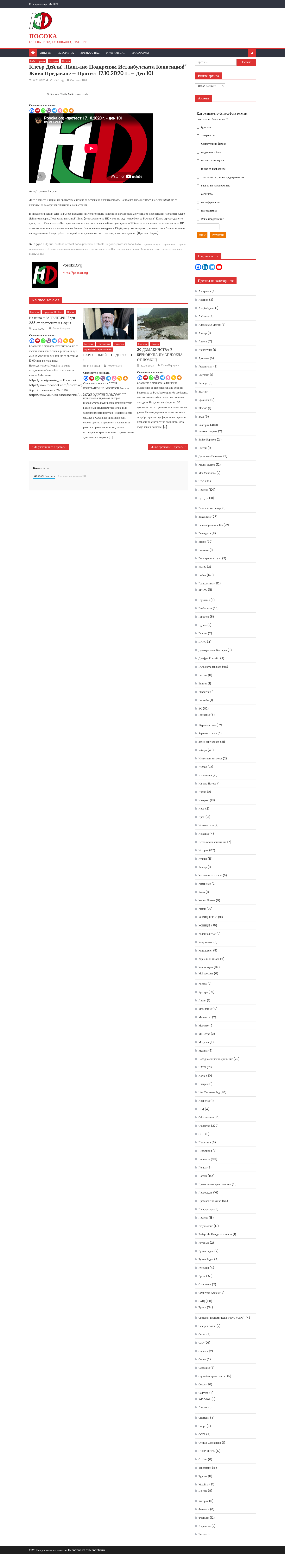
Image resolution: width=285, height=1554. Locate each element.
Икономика (205, 775)
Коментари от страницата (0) (72, 476)
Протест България (121, 249)
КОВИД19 (204, 925)
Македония (205, 1009)
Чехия (202, 1534)
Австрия (203, 300)
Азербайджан (206, 308)
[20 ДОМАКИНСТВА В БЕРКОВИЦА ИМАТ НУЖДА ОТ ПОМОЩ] (162, 324)
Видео (202, 542)
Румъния (204, 1268)
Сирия (202, 1359)
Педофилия (205, 1151)
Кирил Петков (207, 465)
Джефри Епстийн (209, 658)
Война (202, 575)
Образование (206, 1117)
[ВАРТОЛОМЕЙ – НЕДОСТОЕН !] (108, 324)
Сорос (202, 1384)
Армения (204, 358)
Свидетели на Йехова (213, 144)
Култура (203, 992)
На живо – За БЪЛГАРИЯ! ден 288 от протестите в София (52, 320)
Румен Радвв (206, 1251)
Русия (202, 1276)
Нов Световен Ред (209, 1092)
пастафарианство (211, 202)
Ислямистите (206, 825)
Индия (202, 792)
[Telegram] (54, 110)
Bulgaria (48, 244)
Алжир (203, 333)
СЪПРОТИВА (207, 1451)
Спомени (204, 1418)
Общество (119, 344)
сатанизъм (207, 194)
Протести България (171, 249)
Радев (32, 254)
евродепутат (170, 244)
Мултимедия (115, 53)
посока (60, 249)
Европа (203, 675)
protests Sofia (125, 244)
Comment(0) (78, 80)
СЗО (201, 1343)
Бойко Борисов (37, 61)
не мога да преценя (212, 160)
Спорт (202, 1426)
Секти (202, 1334)
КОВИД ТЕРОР (208, 917)
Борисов (147, 244)
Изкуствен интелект (210, 758)
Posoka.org (57, 80)
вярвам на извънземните (215, 185)
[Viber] (48, 110)
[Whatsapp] (43, 110)
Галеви (203, 448)
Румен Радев (206, 1259)
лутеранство (208, 135)
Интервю (204, 800)
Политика (204, 1159)
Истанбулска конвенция (212, 842)
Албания (204, 316)
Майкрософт (206, 973)
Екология (204, 692)
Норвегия (204, 1101)
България (53, 61)
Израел (203, 767)
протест (105, 249)
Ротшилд (204, 1243)
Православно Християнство (97, 349)
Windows (205, 1399)
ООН (201, 1134)
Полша (202, 1167)
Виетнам (204, 550)
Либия (202, 1000)
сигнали (203, 1351)
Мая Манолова (207, 473)
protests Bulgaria (104, 244)
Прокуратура (206, 1209)
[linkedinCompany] (205, 267)
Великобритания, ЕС (211, 525)
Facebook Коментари (44, 476)
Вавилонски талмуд (210, 508)
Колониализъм (207, 934)
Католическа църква (210, 875)
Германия (204, 600)
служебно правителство (212, 1376)
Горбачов (204, 617)
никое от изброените (213, 169)
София (40, 254)
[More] (71, 110)
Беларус (203, 383)
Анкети (45, 53)
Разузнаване (206, 1226)
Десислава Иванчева (210, 456)
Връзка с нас (89, 53)
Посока (43, 36)
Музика (203, 1051)
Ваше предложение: (212, 219)
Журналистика (207, 725)
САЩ (202, 1301)
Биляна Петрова (208, 431)
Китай (202, 909)
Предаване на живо (53, 312)
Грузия (202, 625)
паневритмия (209, 210)
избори (203, 750)
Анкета (203, 341)
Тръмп (202, 1307)
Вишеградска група (210, 558)
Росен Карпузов (61, 328)
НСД (201, 1109)
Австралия (205, 291)
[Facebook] (31, 110)
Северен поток (207, 1326)
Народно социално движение (216, 1059)
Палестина (205, 1142)
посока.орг (71, 249)
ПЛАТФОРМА (140, 53)
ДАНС (202, 642)
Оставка (51, 249)
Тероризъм (205, 1468)
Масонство (205, 1017)
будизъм (206, 127)
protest (59, 244)
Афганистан (205, 366)
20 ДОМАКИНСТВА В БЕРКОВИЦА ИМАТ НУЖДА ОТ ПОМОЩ (160, 354)
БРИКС (203, 408)
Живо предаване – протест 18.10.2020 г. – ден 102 (169, 447)
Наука (202, 1076)
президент (84, 249)
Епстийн (204, 700)
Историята (66, 53)
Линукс (203, 1407)
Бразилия (204, 400)
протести (154, 249)
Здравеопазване (208, 733)
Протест (66, 61)
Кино (202, 892)
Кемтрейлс (205, 884)
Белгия (202, 392)
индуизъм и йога (211, 152)
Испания (204, 834)
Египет (203, 683)
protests (87, 244)
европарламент (37, 249)
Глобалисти (205, 608)
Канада (203, 867)
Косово (203, 984)
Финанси (204, 1509)
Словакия (204, 1368)
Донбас (203, 1491)
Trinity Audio (67, 94)
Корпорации (206, 967)
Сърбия (203, 1459)
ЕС (200, 708)
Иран (202, 817)
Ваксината (205, 517)
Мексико (204, 1025)
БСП (201, 417)
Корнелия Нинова (209, 959)
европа (181, 244)
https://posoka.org (75, 273)
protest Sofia (73, 244)
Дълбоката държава (210, 667)
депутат (157, 244)
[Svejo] (60, 110)
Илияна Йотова (207, 783)
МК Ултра (204, 1034)
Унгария (203, 1501)
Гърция (203, 633)
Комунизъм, (205, 942)
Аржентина (205, 350)
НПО (201, 481)
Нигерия (203, 1084)
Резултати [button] (218, 235)
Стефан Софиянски (210, 1443)
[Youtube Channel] (219, 267)
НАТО (202, 1067)
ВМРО (202, 567)
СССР (202, 1434)
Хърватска (205, 1526)
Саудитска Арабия (209, 1293)
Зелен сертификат (209, 742)
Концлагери (205, 950)
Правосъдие (205, 1192)
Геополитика (104, 344)
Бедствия (204, 375)
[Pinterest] (37, 110)
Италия (203, 859)
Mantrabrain (97, 1550)
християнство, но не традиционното (222, 177)
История (203, 850)
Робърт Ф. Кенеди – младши (215, 1234)
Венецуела (205, 533)
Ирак (201, 809)
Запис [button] (202, 235)
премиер (95, 249)
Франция (204, 1518)
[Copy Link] (65, 110)
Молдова (204, 1042)
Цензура (203, 498)
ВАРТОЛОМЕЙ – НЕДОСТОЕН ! (107, 357)
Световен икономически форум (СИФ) (222, 1318)
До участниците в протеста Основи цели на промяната (51, 447)
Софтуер (203, 1393)
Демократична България (213, 650)
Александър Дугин (210, 325)
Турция (203, 1476)
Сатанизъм (205, 1284)
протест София (140, 249)
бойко (138, 244)
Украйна (203, 1484)
